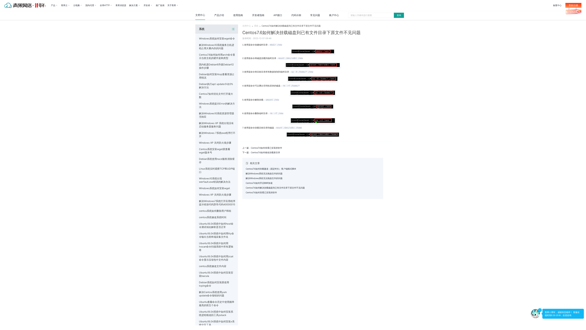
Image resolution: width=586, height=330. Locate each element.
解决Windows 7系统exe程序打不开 (217, 134)
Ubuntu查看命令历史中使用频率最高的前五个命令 (216, 303)
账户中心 (334, 15)
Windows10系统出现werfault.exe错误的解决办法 (214, 180)
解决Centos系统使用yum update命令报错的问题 (213, 294)
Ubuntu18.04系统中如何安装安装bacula (216, 274)
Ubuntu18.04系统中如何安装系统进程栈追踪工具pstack (216, 313)
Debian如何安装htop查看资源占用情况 (216, 76)
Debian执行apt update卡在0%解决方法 (216, 85)
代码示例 (296, 15)
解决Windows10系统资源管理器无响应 (216, 115)
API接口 (277, 15)
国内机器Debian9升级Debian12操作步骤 (216, 66)
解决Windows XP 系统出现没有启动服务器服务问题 (216, 125)
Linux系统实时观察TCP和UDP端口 (217, 170)
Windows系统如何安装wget (214, 188)
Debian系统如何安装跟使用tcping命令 (214, 284)
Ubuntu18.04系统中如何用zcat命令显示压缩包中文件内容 (216, 258)
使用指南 (238, 15)
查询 (399, 15)
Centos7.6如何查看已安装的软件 (261, 192)
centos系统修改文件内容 (212, 266)
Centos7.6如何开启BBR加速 (259, 183)
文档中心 (200, 14)
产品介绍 (219, 15)
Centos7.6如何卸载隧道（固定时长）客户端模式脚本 (271, 168)
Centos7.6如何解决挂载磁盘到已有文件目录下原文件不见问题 (291, 25)
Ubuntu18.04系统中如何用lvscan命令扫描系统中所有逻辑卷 (216, 246)
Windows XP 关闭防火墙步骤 (215, 142)
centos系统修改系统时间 (212, 217)
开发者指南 (258, 15)
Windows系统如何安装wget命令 (217, 38)
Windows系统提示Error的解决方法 (217, 105)
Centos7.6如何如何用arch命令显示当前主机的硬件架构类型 (217, 56)
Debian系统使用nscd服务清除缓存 (217, 160)
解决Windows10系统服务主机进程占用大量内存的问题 (216, 46)
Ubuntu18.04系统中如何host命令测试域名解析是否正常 (216, 225)
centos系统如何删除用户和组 (215, 210)
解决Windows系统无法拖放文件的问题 (264, 173)
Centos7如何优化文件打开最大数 (216, 95)
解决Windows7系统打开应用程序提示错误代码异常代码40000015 (217, 203)
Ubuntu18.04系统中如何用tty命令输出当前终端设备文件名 (216, 235)
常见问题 (315, 15)
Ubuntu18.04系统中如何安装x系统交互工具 (217, 323)
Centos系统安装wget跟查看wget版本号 (214, 151)
